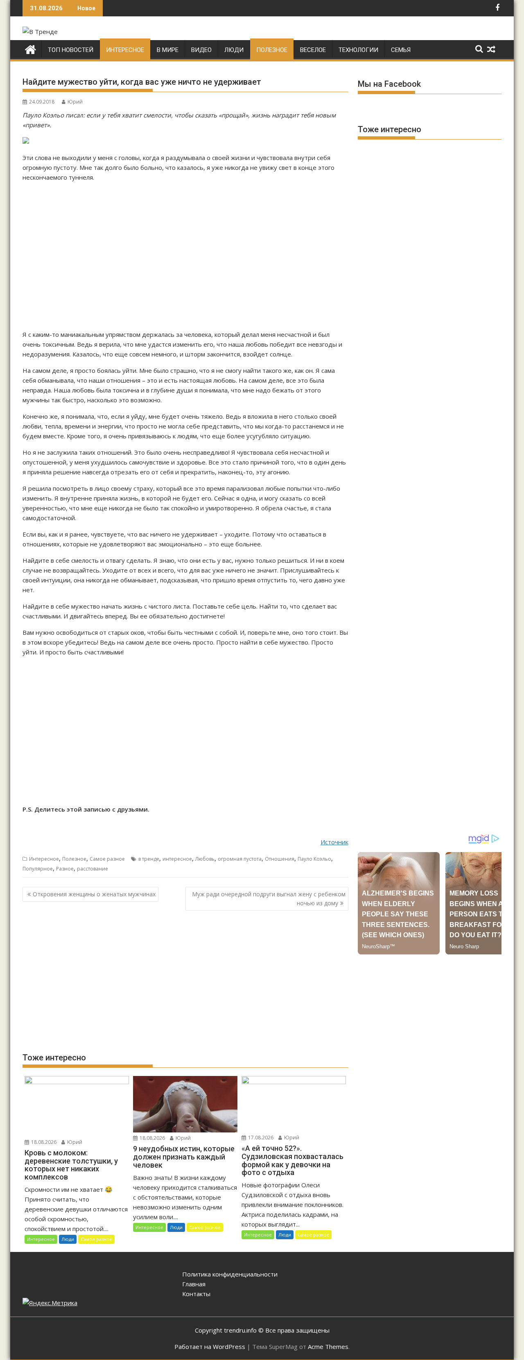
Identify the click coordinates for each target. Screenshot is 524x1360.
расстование (92, 868)
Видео (201, 50)
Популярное (38, 868)
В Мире (167, 50)
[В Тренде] (30, 48)
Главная (194, 1284)
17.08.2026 (260, 1137)
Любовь (205, 858)
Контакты (196, 1294)
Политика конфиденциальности (230, 1274)
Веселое (313, 50)
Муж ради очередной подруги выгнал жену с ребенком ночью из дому (269, 898)
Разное (65, 868)
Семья (401, 50)
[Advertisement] (185, 255)
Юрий (75, 101)
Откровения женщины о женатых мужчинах (94, 894)
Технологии (358, 50)
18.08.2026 (43, 1142)
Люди (234, 50)
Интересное (125, 50)
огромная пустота (240, 858)
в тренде (148, 858)
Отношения (279, 858)
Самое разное (107, 858)
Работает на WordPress (209, 1346)
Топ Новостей (70, 50)
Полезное (271, 50)
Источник (334, 842)
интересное (177, 858)
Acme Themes (328, 1346)
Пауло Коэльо (314, 858)
